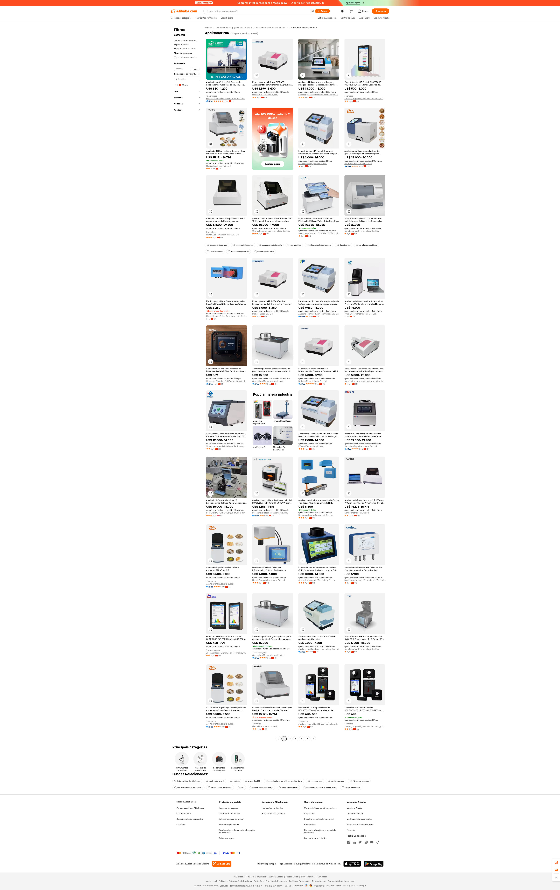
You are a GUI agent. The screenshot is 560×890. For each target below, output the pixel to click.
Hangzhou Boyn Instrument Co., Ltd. (360, 446)
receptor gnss (316, 781)
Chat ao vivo (309, 813)
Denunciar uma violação (315, 838)
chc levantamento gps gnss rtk (190, 787)
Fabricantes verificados (272, 808)
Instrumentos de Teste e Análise (271, 27)
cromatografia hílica (265, 251)
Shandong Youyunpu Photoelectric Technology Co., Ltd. (318, 233)
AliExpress (238, 877)
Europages (322, 877)
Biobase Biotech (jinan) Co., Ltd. (312, 381)
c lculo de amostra (352, 787)
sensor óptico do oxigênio (221, 787)
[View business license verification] (306, 885)
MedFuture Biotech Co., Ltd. (265, 95)
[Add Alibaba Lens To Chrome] (221, 864)
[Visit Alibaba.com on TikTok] (377, 842)
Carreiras (180, 824)
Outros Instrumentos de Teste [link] (303, 27)
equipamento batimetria (272, 245)
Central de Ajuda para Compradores (320, 808)
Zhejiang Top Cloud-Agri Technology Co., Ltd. (318, 314)
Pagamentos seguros (228, 808)
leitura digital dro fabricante (188, 781)
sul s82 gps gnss (337, 781)
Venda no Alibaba (354, 808)
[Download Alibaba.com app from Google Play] (374, 864)
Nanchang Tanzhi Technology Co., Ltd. (361, 231)
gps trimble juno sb (216, 781)
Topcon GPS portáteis (240, 251)
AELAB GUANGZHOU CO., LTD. (358, 163)
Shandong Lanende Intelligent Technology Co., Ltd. (226, 446)
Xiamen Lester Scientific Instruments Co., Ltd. (226, 316)
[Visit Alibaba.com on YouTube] (372, 842)
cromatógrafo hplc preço (262, 787)
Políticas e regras (227, 838)
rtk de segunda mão (290, 787)
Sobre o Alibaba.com (186, 802)
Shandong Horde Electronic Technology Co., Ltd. (318, 95)
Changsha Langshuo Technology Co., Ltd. (271, 231)
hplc (242, 787)
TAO (303, 877)
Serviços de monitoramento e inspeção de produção (237, 831)
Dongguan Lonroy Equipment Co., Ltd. (315, 515)
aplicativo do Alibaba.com (328, 864)
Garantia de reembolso (229, 813)
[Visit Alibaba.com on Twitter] (360, 842)
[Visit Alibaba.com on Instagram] (366, 842)
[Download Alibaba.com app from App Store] (352, 864)
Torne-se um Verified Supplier (360, 824)
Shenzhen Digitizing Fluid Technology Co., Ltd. (226, 381)
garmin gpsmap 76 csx (368, 245)
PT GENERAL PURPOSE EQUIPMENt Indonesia (226, 513)
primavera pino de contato (320, 245)
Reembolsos (310, 824)
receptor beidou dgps (244, 245)
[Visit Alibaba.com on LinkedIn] (354, 842)
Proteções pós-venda (229, 824)
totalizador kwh (216, 251)
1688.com (250, 877)
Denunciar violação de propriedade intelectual (320, 831)
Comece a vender (355, 813)
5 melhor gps (345, 245)
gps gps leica (295, 245)
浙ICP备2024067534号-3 (354, 885)
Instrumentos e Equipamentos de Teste (234, 27)
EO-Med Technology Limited (311, 446)
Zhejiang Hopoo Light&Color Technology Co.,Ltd (364, 98)
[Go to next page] (313, 738)
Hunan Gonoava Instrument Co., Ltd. (222, 235)
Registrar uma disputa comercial (319, 819)
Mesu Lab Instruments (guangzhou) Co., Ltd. (364, 381)
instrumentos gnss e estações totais (321, 787)
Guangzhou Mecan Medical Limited (268, 381)
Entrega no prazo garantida (231, 819)
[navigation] (187, 384)
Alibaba (208, 27)
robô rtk (236, 781)
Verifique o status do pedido (359, 819)
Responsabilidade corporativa (189, 819)
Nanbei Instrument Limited (218, 166)
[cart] (351, 11)
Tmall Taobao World (265, 877)
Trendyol (311, 877)
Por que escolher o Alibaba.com (190, 808)
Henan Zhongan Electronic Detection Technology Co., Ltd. (226, 98)
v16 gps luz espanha (360, 781)
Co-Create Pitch (183, 813)
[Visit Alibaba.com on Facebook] (348, 842)
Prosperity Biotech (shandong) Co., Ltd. (270, 513)
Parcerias (351, 830)
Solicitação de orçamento (273, 813)
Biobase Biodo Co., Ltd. (262, 314)
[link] (556, 862)
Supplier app (269, 864)
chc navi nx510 (254, 781)
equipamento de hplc (218, 245)
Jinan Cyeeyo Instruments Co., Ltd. (360, 314)
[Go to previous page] (278, 738)
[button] (312, 11)
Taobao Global (292, 877)
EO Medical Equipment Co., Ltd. (312, 163)
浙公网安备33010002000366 (327, 885)
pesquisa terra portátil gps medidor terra (285, 781)
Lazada (280, 877)
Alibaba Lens (192, 864)
